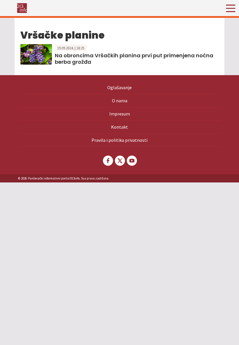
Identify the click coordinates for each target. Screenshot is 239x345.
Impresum (119, 114)
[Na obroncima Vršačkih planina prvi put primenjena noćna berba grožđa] (36, 54)
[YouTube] (131, 161)
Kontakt (119, 127)
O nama (119, 101)
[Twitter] (119, 161)
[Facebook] (107, 161)
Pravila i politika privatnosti (119, 140)
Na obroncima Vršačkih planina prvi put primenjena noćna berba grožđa (134, 58)
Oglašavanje (119, 87)
